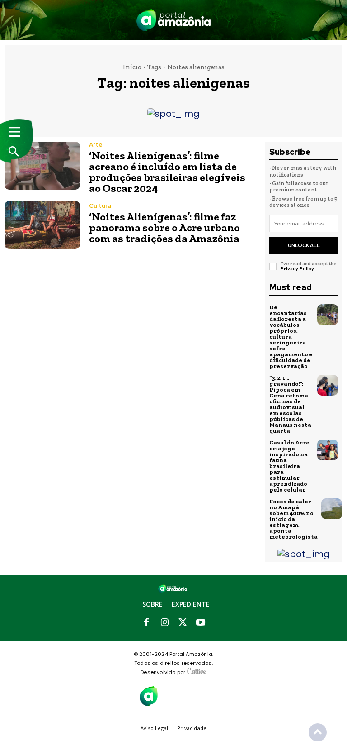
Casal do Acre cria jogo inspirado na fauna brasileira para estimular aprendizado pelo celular (289, 466)
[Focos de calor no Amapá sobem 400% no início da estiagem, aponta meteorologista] (331, 508)
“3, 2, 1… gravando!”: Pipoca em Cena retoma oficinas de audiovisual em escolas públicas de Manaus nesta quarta (290, 404)
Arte (96, 145)
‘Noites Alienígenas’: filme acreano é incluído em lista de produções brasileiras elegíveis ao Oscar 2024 (167, 172)
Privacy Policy (297, 269)
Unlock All (304, 245)
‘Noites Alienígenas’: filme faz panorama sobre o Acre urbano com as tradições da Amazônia (164, 227)
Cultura (100, 206)
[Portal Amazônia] (173, 20)
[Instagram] (164, 623)
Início (132, 67)
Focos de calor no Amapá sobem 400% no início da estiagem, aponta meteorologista (293, 519)
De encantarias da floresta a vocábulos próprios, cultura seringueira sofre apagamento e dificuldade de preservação (291, 336)
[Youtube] (200, 623)
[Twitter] (182, 623)
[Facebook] (146, 623)
